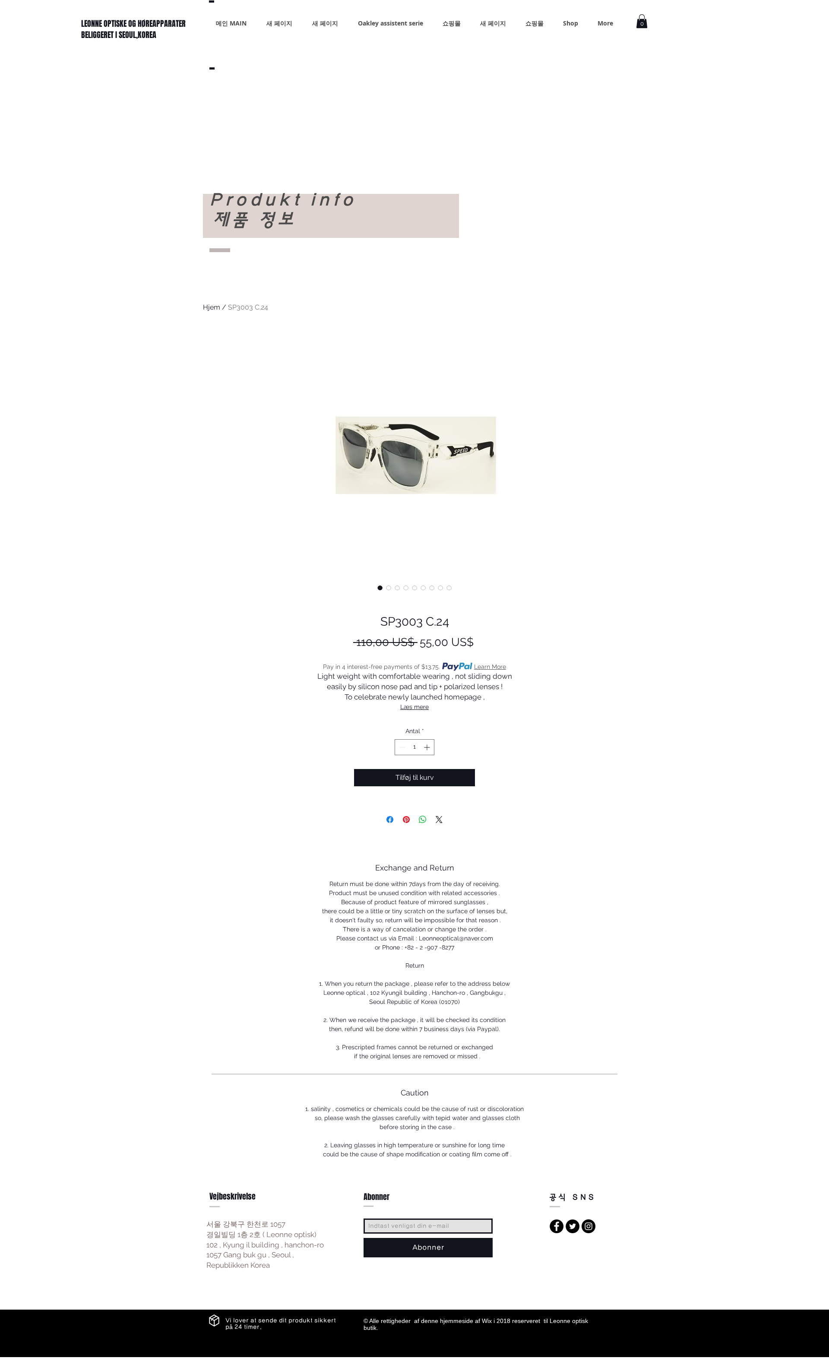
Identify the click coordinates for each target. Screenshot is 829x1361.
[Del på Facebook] (390, 819)
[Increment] (427, 747)
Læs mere (414, 706)
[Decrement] (401, 747)
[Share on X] (439, 819)
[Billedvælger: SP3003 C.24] (380, 587)
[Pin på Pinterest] (406, 819)
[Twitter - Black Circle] (572, 1226)
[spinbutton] (414, 747)
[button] (642, 21)
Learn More (490, 666)
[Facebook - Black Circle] (556, 1226)
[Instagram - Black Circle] (588, 1226)
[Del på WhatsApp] (423, 819)
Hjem (211, 307)
